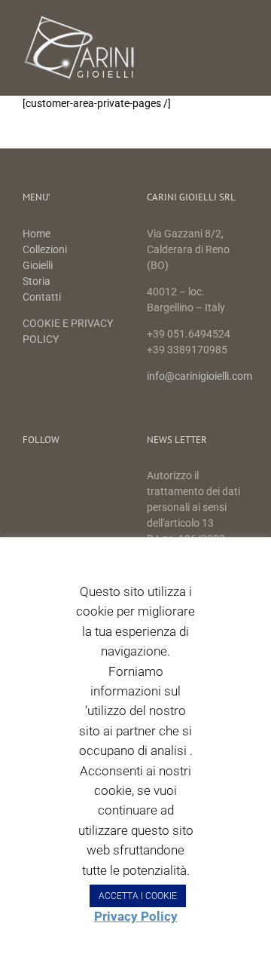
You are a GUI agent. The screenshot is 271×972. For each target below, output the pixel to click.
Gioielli (38, 265)
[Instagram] (79, 477)
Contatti (42, 297)
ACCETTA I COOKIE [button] (138, 896)
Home (38, 234)
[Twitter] (54, 477)
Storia (36, 281)
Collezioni (45, 249)
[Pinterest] (104, 477)
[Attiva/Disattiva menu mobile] (242, 23)
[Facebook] (30, 477)
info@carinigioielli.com (199, 376)
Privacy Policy (136, 916)
